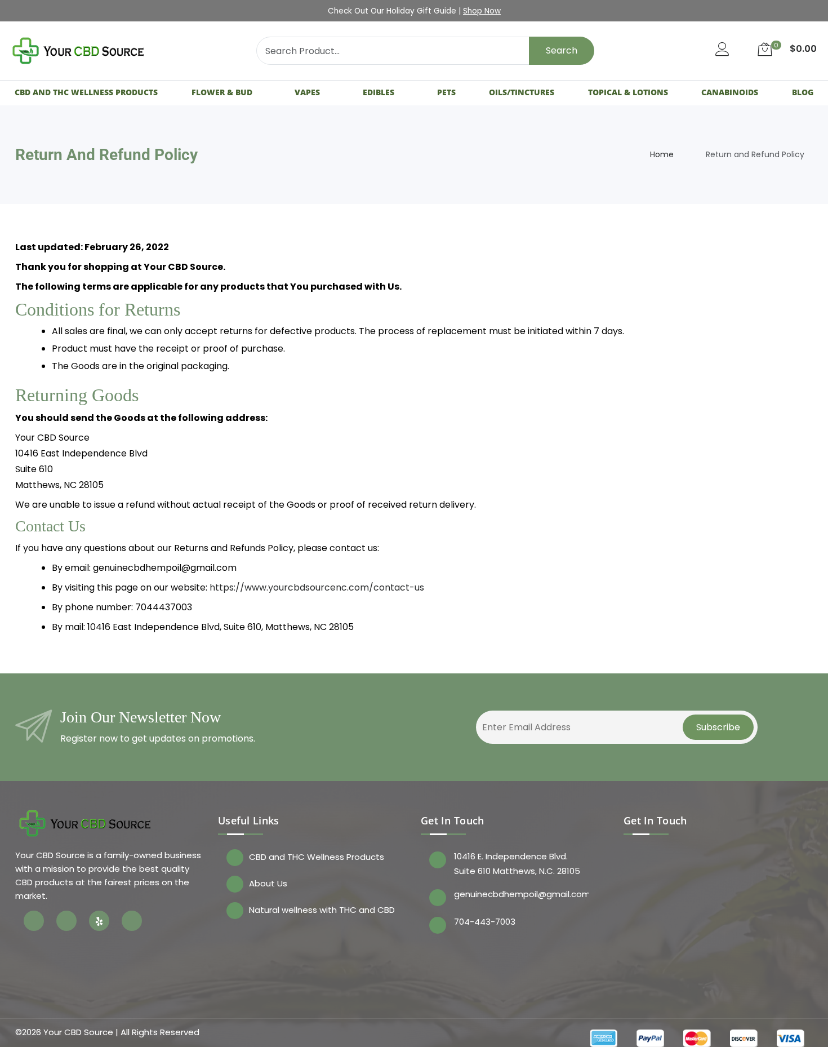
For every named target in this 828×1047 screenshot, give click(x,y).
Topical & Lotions (628, 92)
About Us (268, 883)
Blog (802, 92)
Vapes (307, 92)
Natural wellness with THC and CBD (322, 910)
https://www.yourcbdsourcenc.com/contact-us (317, 587)
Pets (446, 92)
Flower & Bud (222, 92)
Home (662, 154)
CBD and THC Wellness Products (86, 92)
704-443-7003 (484, 922)
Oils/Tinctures (521, 92)
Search (561, 50)
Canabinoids (729, 92)
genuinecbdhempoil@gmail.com (521, 894)
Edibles (378, 92)
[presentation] (121, 11)
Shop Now (482, 11)
